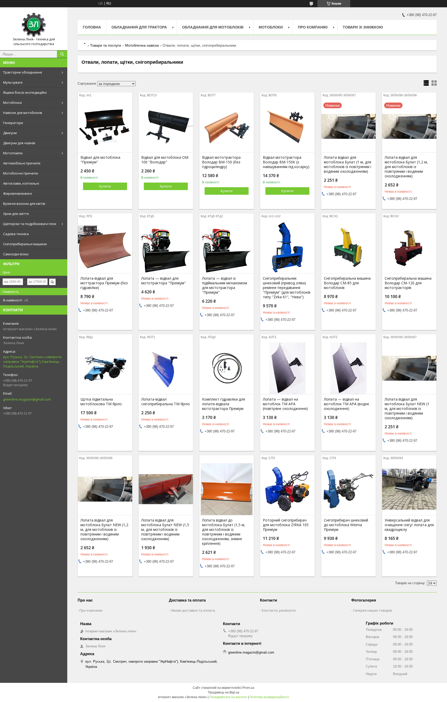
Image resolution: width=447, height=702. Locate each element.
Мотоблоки (12, 102)
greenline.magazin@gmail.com (27, 399)
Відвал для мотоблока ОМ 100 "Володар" (164, 159)
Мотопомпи (13, 153)
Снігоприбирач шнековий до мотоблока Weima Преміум (346, 525)
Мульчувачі (13, 82)
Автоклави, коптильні (21, 183)
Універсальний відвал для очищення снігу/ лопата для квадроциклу (409, 525)
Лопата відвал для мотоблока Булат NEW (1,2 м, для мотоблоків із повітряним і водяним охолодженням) (104, 529)
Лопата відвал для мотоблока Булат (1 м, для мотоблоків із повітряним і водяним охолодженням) (347, 164)
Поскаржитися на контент (228, 697)
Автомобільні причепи (21, 163)
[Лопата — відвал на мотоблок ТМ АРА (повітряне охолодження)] (287, 368)
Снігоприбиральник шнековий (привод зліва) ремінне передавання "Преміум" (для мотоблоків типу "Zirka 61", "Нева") (286, 287)
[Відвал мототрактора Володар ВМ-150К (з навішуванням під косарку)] (287, 126)
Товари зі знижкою (363, 27)
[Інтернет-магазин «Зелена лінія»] (33, 24)
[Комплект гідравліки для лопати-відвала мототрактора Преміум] (226, 368)
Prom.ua (248, 688)
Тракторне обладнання (22, 72)
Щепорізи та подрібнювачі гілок (29, 223)
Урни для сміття (16, 213)
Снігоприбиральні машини (25, 244)
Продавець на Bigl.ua (223, 692)
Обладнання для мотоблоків (212, 27)
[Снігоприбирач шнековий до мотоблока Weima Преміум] (348, 489)
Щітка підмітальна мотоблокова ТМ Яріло (101, 401)
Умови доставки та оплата (193, 610)
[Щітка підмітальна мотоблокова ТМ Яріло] (105, 368)
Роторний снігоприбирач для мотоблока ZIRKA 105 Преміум (286, 525)
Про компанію (312, 27)
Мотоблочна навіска (142, 45)
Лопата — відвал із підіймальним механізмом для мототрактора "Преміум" (224, 285)
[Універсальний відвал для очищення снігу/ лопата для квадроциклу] (409, 489)
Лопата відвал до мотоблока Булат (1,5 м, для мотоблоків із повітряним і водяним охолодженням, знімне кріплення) (223, 532)
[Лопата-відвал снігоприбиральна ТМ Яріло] (166, 368)
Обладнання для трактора (139, 27)
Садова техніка (16, 233)
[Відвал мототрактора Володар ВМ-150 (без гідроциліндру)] (226, 126)
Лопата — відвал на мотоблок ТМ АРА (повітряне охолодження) (285, 404)
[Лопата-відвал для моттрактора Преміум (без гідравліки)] (105, 247)
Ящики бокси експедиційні (25, 92)
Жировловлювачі (17, 193)
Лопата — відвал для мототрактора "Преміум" (163, 280)
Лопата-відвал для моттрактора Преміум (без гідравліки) (104, 283)
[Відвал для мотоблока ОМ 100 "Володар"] (166, 126)
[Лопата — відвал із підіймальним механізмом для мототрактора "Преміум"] (226, 247)
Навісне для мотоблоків (22, 112)
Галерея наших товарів (372, 610)
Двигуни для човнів (19, 143)
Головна (92, 27)
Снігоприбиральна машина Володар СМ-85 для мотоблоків (347, 283)
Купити (105, 186)
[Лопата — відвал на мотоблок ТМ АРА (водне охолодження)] (348, 368)
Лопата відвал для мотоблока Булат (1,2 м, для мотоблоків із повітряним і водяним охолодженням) (406, 166)
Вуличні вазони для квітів (24, 203)
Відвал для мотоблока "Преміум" (100, 159)
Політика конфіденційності (269, 697)
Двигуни (10, 133)
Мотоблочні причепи (20, 173)
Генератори (13, 122)
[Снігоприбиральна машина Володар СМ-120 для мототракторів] (409, 247)
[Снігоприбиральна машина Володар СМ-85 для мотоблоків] (348, 247)
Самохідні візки (15, 254)
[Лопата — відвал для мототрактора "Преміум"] (166, 247)
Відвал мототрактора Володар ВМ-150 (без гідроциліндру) (221, 162)
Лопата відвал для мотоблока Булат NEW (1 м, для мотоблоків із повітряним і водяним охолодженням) (407, 408)
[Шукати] (62, 54)
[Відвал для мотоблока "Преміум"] (105, 126)
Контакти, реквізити (279, 610)
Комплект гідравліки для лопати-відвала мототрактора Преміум (223, 404)
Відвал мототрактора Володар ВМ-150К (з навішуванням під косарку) (286, 162)
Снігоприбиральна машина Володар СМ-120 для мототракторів (408, 283)
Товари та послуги (105, 45)
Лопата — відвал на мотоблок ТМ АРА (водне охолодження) (346, 404)
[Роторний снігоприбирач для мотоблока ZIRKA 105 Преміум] (287, 489)
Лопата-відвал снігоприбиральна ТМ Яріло (165, 401)
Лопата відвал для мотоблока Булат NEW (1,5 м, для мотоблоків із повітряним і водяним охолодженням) (165, 529)
